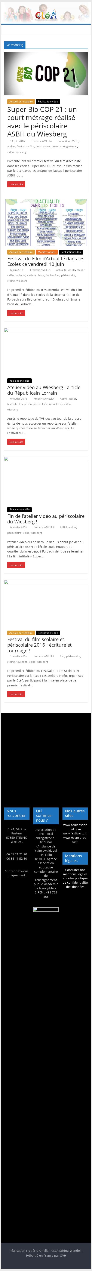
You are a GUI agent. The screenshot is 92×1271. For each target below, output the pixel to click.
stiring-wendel (68, 146)
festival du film (25, 146)
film (20, 404)
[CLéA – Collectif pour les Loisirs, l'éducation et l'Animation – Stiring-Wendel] (46, 4)
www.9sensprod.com (75, 839)
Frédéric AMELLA (42, 141)
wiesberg (20, 152)
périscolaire (43, 146)
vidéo (10, 152)
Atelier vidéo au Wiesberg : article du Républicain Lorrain (43, 390)
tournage (21, 662)
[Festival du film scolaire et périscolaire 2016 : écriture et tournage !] (46, 582)
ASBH (74, 141)
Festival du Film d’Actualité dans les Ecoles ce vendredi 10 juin (46, 261)
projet (55, 146)
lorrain (28, 404)
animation (64, 141)
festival (11, 404)
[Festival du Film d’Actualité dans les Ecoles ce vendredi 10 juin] (46, 201)
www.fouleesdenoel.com (75, 827)
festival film (52, 275)
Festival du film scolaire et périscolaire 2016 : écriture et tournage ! (39, 645)
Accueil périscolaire (21, 101)
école (41, 275)
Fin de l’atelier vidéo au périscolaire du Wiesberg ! (46, 519)
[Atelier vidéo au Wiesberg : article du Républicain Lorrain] (46, 330)
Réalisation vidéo (48, 101)
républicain (55, 404)
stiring (11, 281)
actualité (61, 270)
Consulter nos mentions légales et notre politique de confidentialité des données (75, 878)
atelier (11, 146)
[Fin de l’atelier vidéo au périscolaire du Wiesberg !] (46, 459)
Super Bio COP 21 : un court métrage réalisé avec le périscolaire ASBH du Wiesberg (42, 121)
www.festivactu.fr (75, 833)
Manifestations (47, 252)
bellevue (20, 275)
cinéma (31, 275)
